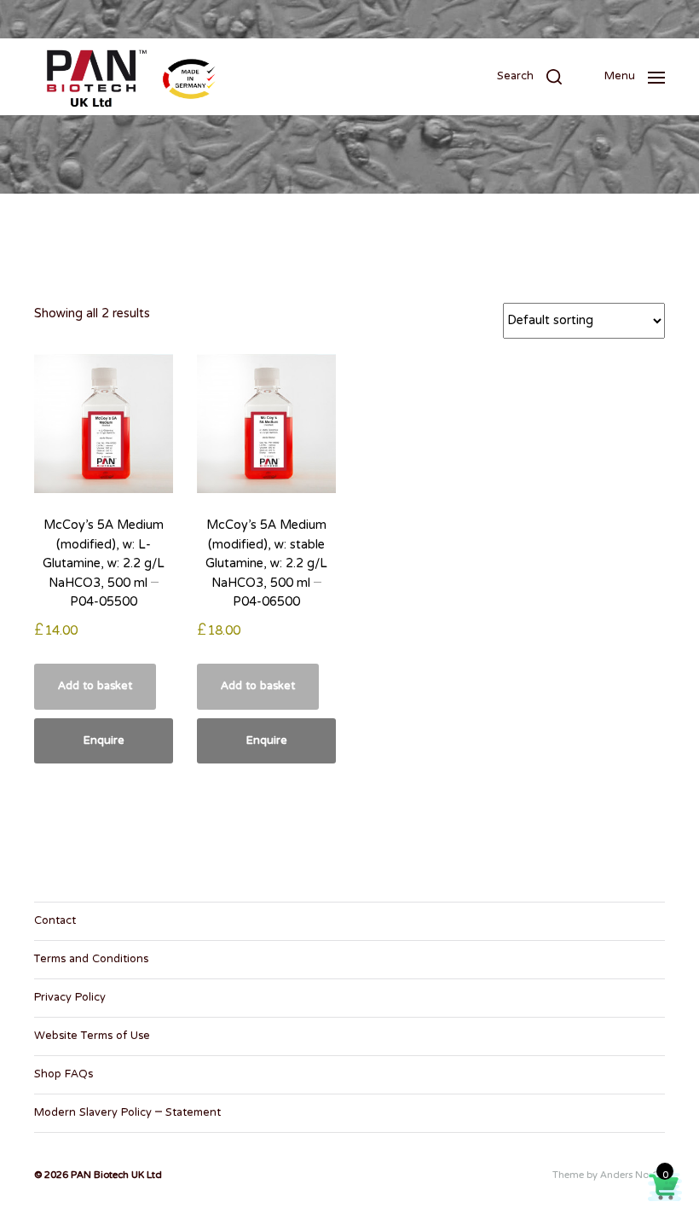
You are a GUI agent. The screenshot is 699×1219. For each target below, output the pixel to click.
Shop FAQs (63, 1074)
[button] (529, 76)
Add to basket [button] (95, 686)
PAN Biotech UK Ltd (116, 1175)
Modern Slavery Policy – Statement (127, 1113)
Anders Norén (632, 1175)
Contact (55, 921)
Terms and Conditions (91, 959)
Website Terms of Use (92, 1036)
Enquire (104, 741)
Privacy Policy (70, 998)
